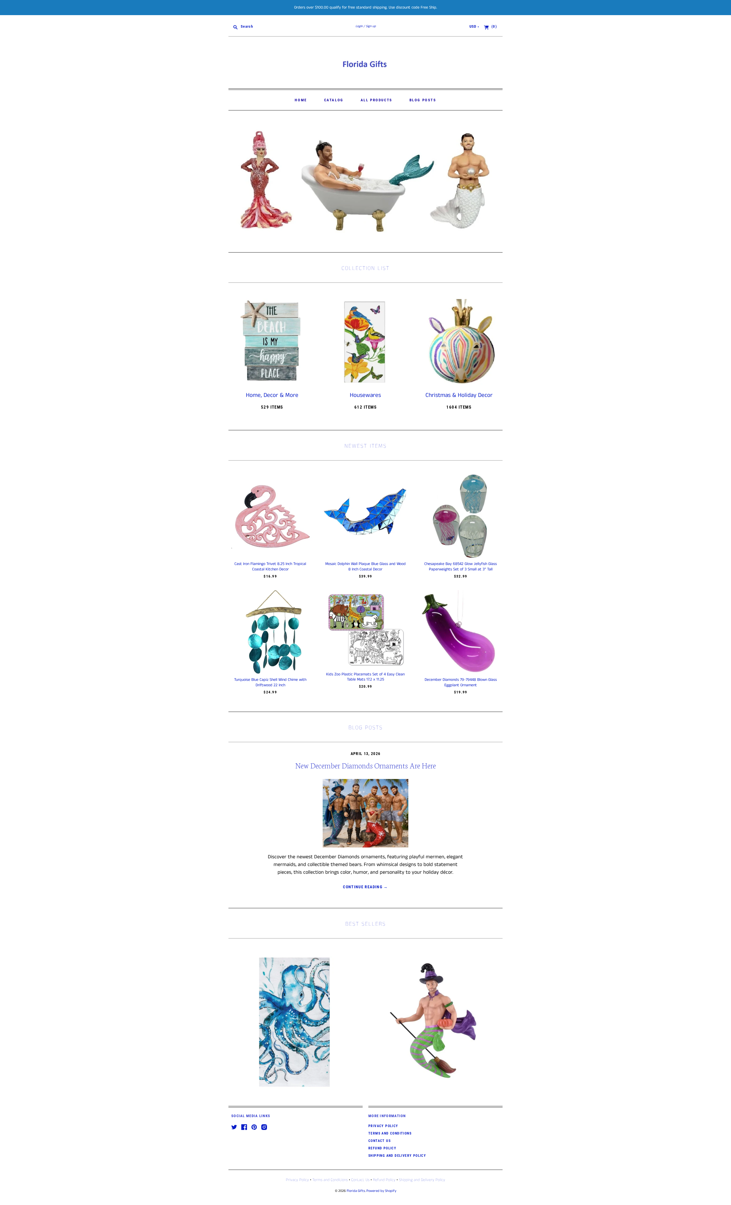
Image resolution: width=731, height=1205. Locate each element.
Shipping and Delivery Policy (397, 1156)
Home (301, 100)
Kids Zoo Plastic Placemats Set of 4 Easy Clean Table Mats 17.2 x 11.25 (365, 676)
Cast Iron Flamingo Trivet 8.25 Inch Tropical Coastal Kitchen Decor (270, 566)
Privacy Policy (383, 1126)
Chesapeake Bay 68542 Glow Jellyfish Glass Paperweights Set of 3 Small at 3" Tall (460, 566)
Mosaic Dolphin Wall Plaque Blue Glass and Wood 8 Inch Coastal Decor (365, 566)
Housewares (365, 395)
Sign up (371, 26)
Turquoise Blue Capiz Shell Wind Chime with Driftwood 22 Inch (270, 682)
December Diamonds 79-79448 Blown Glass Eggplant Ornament (461, 682)
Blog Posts (422, 100)
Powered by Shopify (381, 1190)
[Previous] (234, 181)
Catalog (334, 100)
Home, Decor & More (272, 395)
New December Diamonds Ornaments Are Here (365, 765)
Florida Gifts (356, 1190)
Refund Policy (382, 1148)
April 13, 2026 (366, 753)
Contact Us (379, 1141)
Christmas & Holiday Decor (459, 395)
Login (359, 26)
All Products (376, 100)
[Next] (496, 181)
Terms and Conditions (389, 1133)
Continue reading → (365, 887)
